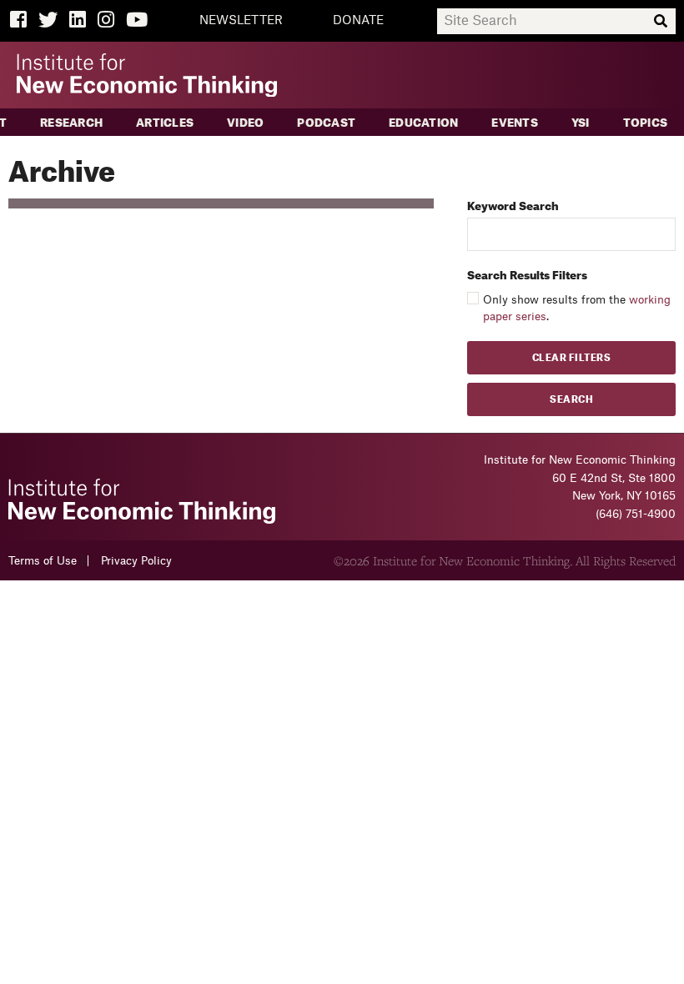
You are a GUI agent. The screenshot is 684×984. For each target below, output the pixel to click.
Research (71, 123)
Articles (165, 123)
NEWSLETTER (241, 21)
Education (423, 123)
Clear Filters (571, 358)
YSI (580, 123)
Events (514, 123)
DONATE (358, 21)
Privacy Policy (136, 560)
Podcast (326, 123)
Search (571, 399)
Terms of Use (42, 560)
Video (245, 123)
